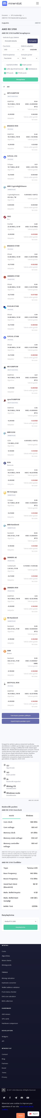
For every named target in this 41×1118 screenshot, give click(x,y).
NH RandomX (12, 617)
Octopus (10, 164)
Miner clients (6, 960)
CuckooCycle (12, 566)
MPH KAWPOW (13, 93)
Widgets (5, 1036)
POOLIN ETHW (13, 306)
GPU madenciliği (16, 15)
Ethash (10, 254)
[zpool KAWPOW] (5, 401)
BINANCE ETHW (13, 245)
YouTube (22, 1097)
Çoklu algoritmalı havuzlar (15, 69)
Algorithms (6, 956)
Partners (5, 1063)
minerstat (12, 3)
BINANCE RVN (12, 125)
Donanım (5, 15)
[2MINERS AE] (5, 559)
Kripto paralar (27, 65)
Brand (4, 1068)
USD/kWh (33, 49)
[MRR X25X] (5, 434)
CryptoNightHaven (13, 194)
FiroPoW (10, 224)
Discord (28, 1097)
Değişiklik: (5, 23)
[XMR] (5, 652)
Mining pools (6, 965)
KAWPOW (11, 101)
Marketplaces (32, 69)
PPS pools (9, 73)
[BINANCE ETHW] (5, 247)
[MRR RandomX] (5, 526)
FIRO (9, 216)
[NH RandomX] (5, 619)
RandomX (11, 533)
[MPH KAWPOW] (5, 94)
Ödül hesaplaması (9, 55)
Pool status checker (9, 992)
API (3, 1041)
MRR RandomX (13, 524)
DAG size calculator (9, 996)
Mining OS (11, 786)
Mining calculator (8, 978)
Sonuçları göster (26, 55)
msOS (11, 815)
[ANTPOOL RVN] (5, 684)
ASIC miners (6, 1014)
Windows (29, 815)
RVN (9, 462)
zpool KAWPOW (13, 399)
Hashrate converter (9, 982)
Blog (3, 1059)
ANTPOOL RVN (13, 682)
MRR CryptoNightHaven (17, 186)
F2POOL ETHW (13, 336)
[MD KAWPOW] (5, 368)
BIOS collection (7, 1001)
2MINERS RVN (12, 587)
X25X (9, 440)
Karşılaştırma (8, 915)
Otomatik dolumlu (11, 41)
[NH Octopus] (5, 493)
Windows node (13, 793)
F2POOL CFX (12, 156)
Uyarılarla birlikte (12, 65)
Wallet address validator (11, 987)
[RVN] (5, 463)
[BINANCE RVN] (5, 127)
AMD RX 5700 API (34, 800)
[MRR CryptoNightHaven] (5, 188)
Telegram (16, 1097)
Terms (4, 1072)
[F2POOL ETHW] (5, 338)
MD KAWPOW (12, 366)
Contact (5, 1054)
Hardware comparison (10, 1023)
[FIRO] (5, 217)
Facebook (10, 1097)
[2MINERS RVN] (5, 589)
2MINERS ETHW (13, 276)
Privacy (4, 1077)
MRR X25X (11, 432)
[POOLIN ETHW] (5, 308)
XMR (9, 650)
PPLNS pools (22, 73)
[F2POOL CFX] (5, 158)
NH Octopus (12, 491)
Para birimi (6, 46)
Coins (4, 951)
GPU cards (5, 1018)
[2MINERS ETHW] (5, 277)
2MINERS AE (12, 557)
